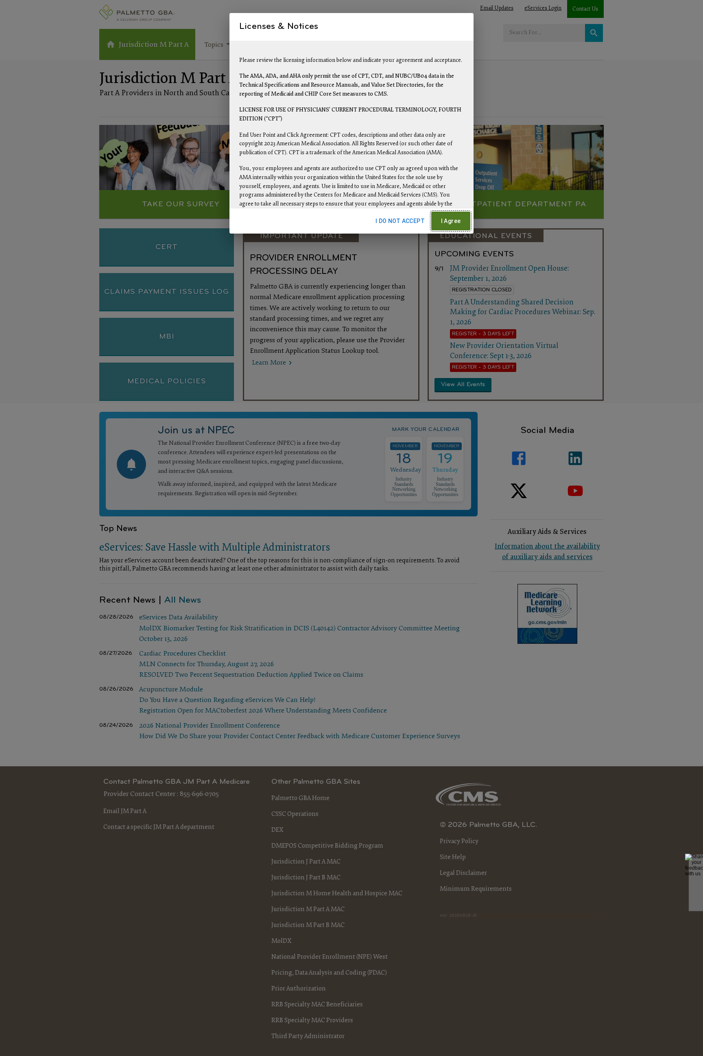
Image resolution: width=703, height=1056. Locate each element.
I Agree (451, 221)
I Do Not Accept (400, 221)
